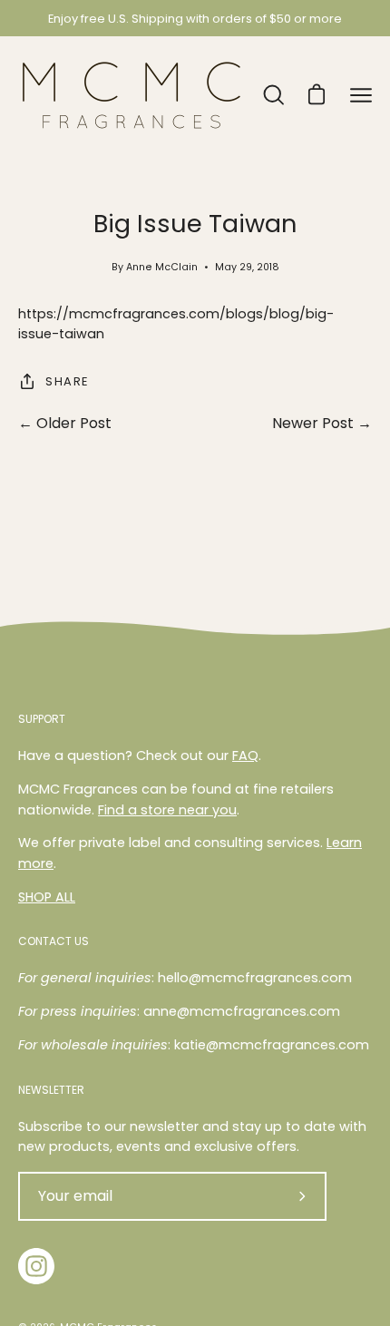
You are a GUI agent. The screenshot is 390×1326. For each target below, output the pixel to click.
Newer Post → (322, 423)
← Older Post (65, 423)
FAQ (245, 755)
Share (67, 381)
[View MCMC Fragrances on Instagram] (36, 1266)
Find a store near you (167, 810)
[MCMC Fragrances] (131, 95)
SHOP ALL (46, 897)
